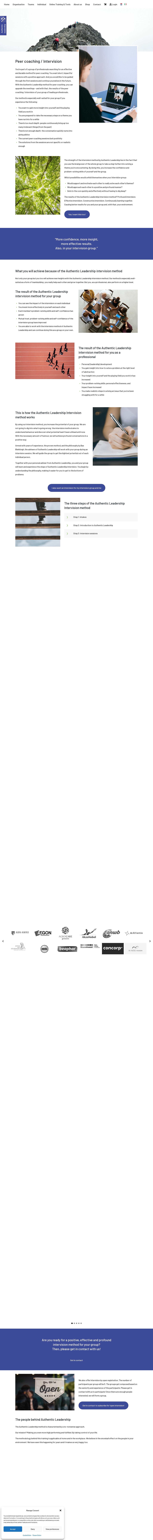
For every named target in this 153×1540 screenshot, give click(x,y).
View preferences (52, 1529)
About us (78, 4)
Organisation (19, 4)
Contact (97, 4)
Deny (33, 1529)
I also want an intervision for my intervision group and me (76, 488)
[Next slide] (150, 941)
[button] (60, 1510)
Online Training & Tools (59, 4)
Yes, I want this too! (77, 214)
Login (114, 4)
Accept (13, 1529)
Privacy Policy (37, 1535)
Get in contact (76, 1360)
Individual (41, 4)
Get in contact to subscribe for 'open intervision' (103, 1405)
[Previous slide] (3, 941)
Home (6, 4)
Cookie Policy (27, 1535)
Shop (87, 4)
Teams (31, 4)
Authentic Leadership (32, 84)
